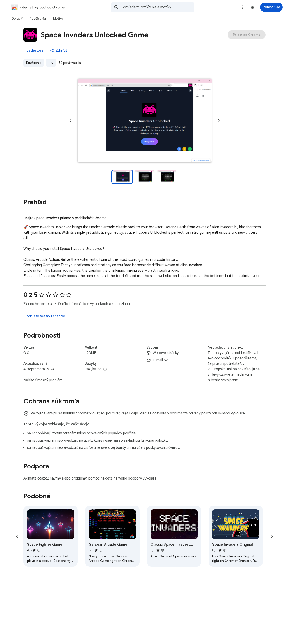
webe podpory (130, 478)
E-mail (158, 360)
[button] (252, 7)
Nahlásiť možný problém (42, 380)
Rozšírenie (33, 63)
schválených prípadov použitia (111, 433)
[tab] (17, 18)
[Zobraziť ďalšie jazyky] (105, 369)
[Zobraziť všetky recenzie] (45, 316)
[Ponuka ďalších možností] (242, 7)
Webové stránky (166, 353)
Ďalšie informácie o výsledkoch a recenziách (94, 304)
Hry (51, 63)
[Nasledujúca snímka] (218, 120)
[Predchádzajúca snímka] (70, 120)
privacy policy (200, 413)
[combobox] (158, 7)
